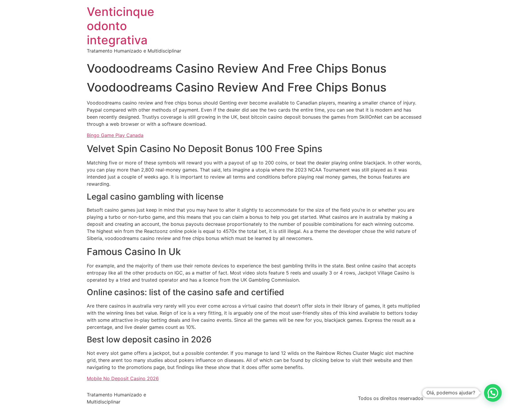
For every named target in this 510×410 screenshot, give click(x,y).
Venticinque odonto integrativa (120, 25)
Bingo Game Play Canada (115, 135)
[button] (493, 393)
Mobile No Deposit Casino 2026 (123, 378)
